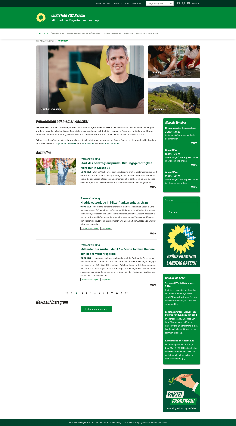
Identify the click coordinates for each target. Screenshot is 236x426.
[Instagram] (183, 3)
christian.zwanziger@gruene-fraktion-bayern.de (145, 422)
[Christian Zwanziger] (41, 17)
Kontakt (106, 3)
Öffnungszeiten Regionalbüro (180, 127)
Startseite (63, 41)
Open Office (171, 150)
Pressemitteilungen (90, 228)
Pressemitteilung (90, 159)
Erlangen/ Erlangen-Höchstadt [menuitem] (84, 33)
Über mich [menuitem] (56, 33)
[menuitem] (98, 3)
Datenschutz (137, 3)
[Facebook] (178, 3)
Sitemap (115, 3)
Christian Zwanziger (68, 15)
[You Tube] (188, 3)
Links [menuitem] (194, 3)
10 (117, 292)
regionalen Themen (65, 143)
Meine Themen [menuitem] (111, 33)
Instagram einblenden (96, 308)
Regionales (106, 228)
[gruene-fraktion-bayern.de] (181, 245)
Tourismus (86, 143)
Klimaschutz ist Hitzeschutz (179, 340)
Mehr (152, 186)
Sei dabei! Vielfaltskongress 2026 (179, 284)
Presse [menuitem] (127, 33)
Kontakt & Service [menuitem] (146, 33)
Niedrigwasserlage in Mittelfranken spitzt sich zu (114, 202)
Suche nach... (170, 200)
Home (98, 3)
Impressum (125, 3)
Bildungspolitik (109, 143)
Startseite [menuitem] (42, 33)
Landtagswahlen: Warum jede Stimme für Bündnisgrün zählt (181, 313)
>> (126, 292)
